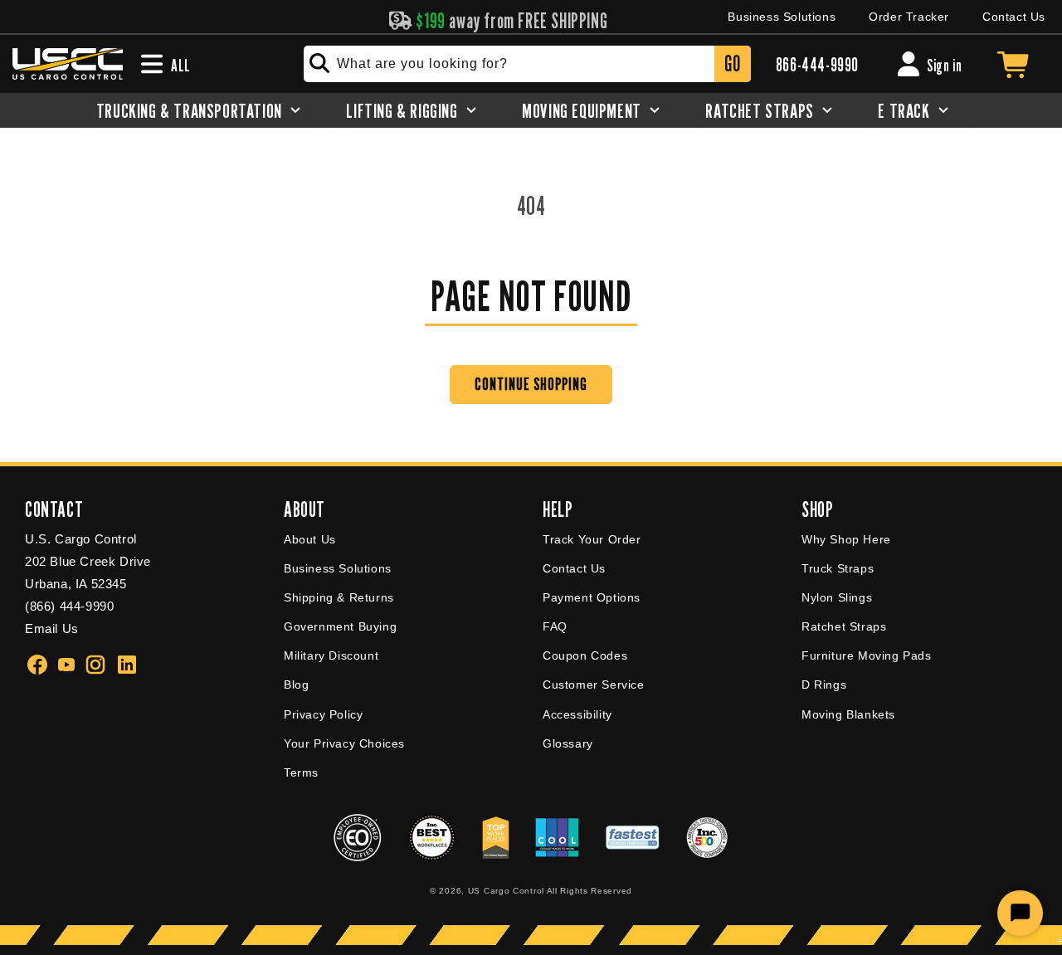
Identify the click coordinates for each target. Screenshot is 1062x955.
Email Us (52, 628)
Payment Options (592, 597)
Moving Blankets (848, 714)
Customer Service (594, 684)
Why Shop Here (846, 539)
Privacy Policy (323, 714)
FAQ (555, 626)
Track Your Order (592, 539)
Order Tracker (909, 16)
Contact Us (1013, 16)
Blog (296, 684)
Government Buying (340, 626)
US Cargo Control (506, 890)
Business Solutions (781, 16)
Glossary (568, 743)
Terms (301, 772)
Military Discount (331, 655)
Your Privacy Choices (344, 743)
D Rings (823, 684)
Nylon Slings (836, 597)
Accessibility (577, 714)
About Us (310, 539)
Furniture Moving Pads (866, 655)
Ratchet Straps (843, 626)
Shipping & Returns (339, 597)
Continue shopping (531, 384)
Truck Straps (837, 568)
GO (732, 63)
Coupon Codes (585, 655)
